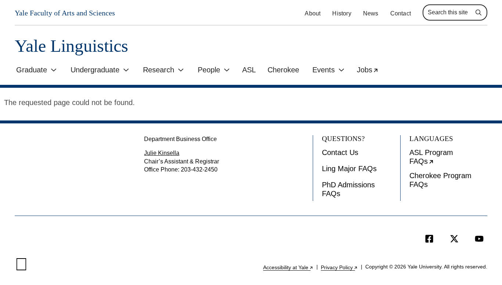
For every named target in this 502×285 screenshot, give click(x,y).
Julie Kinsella (161, 153)
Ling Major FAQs (349, 169)
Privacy (339, 267)
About (312, 13)
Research (158, 70)
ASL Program (447, 158)
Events (323, 70)
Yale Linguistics (71, 46)
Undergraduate (95, 70)
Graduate (31, 70)
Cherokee (283, 70)
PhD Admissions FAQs (348, 189)
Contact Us (340, 152)
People (209, 70)
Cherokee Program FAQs (440, 180)
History (341, 13)
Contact (400, 13)
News (371, 13)
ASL (249, 70)
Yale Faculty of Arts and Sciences (65, 13)
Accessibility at (288, 267)
